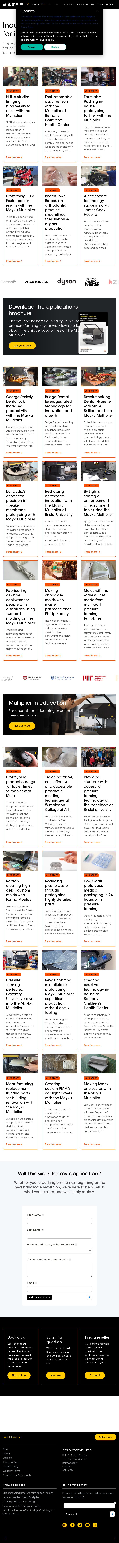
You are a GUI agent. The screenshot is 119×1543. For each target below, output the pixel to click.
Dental (109, 4)
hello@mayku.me (77, 1450)
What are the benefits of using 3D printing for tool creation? (28, 1512)
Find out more (21, 725)
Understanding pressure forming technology (28, 1493)
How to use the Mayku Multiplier (21, 1497)
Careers (7, 1458)
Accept (32, 47)
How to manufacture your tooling (22, 1506)
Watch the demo (12, 1437)
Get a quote (105, 1437)
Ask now (56, 1375)
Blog (5, 1449)
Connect (95, 1375)
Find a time (19, 1375)
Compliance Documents (17, 1475)
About (6, 1453)
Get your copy (22, 345)
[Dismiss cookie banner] (97, 11)
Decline (55, 47)
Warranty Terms (11, 1471)
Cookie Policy (10, 1466)
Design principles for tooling (19, 1501)
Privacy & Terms (11, 1462)
